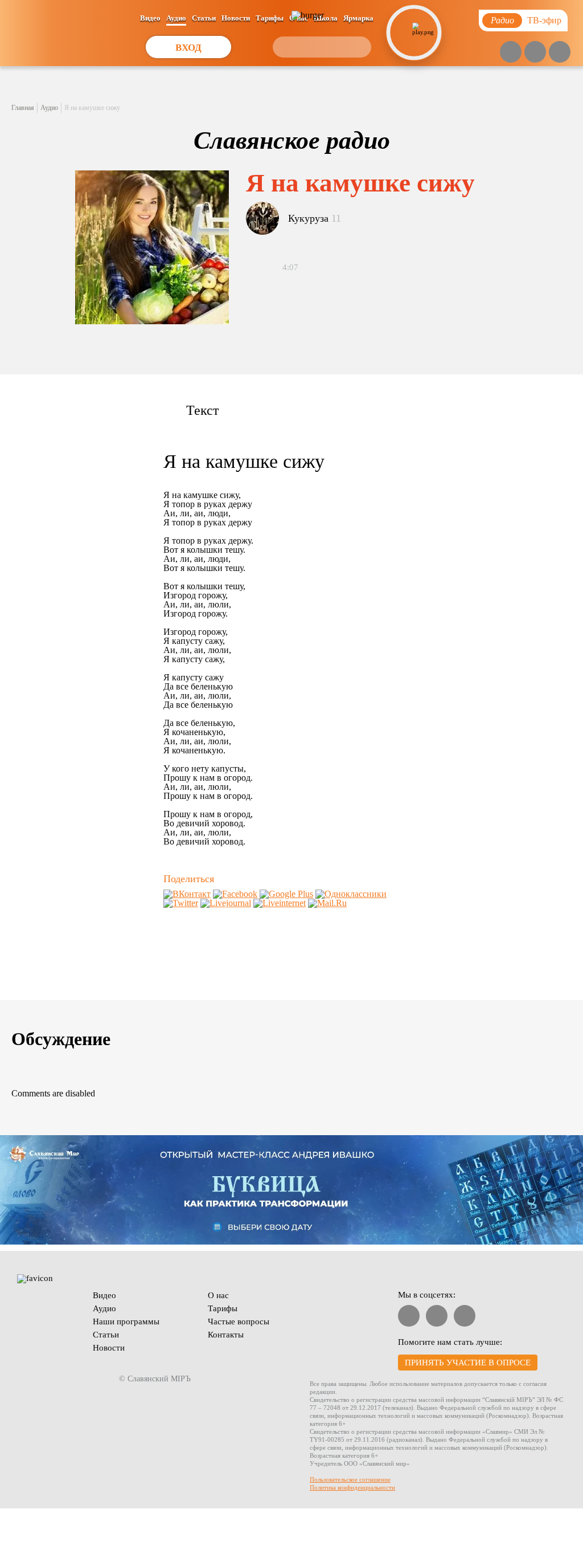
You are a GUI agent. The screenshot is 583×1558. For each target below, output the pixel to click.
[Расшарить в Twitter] (180, 903)
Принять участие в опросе (468, 1362)
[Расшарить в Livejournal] (225, 903)
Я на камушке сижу (92, 108)
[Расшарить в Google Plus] (286, 894)
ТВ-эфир (544, 20)
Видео (150, 18)
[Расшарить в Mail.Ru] (327, 903)
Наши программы (126, 1321)
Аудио (176, 18)
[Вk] (535, 52)
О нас (218, 1295)
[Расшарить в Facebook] (235, 894)
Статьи (204, 18)
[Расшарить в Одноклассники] (351, 894)
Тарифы (270, 18)
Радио (502, 20)
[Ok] (559, 52)
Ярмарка (358, 18)
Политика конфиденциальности (352, 1487)
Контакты (226, 1334)
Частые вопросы (238, 1321)
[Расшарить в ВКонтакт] (187, 894)
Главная (22, 108)
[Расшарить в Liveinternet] (279, 903)
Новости (235, 18)
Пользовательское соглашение (350, 1479)
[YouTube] (511, 52)
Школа (326, 18)
